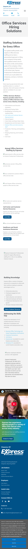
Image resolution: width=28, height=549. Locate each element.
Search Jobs (4, 470)
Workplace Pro (9, 343)
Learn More (7, 217)
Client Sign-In (4, 483)
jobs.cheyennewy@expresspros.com (12, 512)
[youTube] (9, 501)
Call (18, 15)
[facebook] (2, 501)
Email (12, 15)
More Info (14, 546)
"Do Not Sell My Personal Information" (11, 536)
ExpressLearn (9, 339)
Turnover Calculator (5, 492)
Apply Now (3, 474)
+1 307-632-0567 (7, 508)
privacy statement (13, 525)
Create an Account (5, 472)
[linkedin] (5, 501)
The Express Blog (5, 494)
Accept (14, 539)
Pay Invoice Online (5, 485)
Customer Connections (12, 335)
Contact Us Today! (8, 438)
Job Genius (9, 337)
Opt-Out (14, 543)
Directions (5, 15)
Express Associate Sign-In (7, 476)
